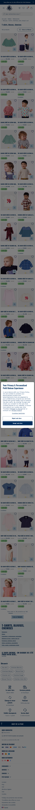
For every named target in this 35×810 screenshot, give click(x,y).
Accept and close (17, 423)
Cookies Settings (18, 413)
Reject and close (16, 418)
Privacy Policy (16, 410)
